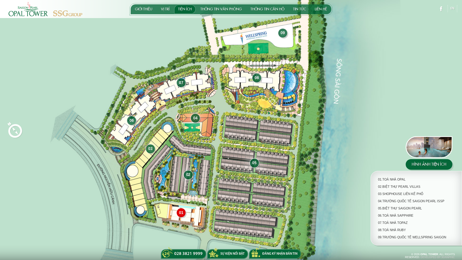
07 (181, 83)
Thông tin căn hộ (267, 9)
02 (188, 175)
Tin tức (299, 9)
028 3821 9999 (188, 254)
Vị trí (165, 9)
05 (254, 163)
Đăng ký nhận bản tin (279, 254)
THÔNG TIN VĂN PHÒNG (221, 9)
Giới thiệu (143, 9)
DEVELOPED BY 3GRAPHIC (438, 257)
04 (195, 118)
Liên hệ (321, 9)
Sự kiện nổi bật (232, 254)
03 (150, 149)
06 (131, 120)
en (452, 8)
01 (181, 213)
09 (283, 33)
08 (257, 78)
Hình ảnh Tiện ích (429, 164)
